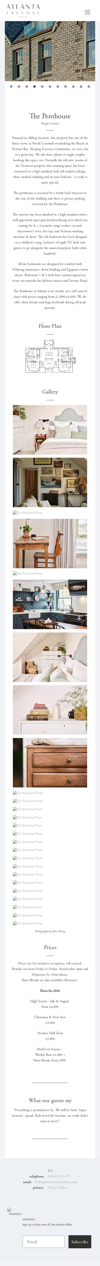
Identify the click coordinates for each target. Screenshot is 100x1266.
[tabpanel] (50, 51)
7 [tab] (58, 86)
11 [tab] (89, 86)
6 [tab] (50, 86)
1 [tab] (11, 86)
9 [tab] (73, 86)
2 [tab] (19, 86)
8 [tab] (65, 86)
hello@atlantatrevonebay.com (56, 1182)
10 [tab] (81, 86)
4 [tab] (34, 86)
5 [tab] (42, 86)
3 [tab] (26, 86)
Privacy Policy (57, 1187)
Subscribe (79, 1241)
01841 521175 (59, 1176)
